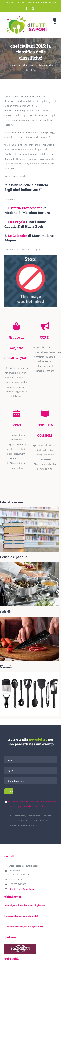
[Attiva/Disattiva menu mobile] (55, 19)
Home (11, 65)
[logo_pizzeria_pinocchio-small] (20, 944)
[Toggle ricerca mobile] (55, 22)
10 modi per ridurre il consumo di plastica (24, 905)
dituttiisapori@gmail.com (21, 889)
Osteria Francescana (25, 208)
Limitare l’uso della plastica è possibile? (23, 926)
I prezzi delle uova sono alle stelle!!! (21, 915)
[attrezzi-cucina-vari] (29, 672)
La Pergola (16, 221)
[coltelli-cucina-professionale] (29, 618)
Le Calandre (17, 235)
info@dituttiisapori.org (47, 2)
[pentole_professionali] (29, 563)
